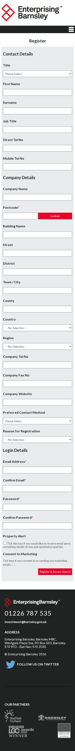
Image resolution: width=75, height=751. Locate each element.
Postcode (10, 207)
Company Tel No (15, 356)
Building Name (14, 226)
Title (6, 65)
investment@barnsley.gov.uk (25, 622)
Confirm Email (13, 480)
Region (8, 338)
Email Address (14, 461)
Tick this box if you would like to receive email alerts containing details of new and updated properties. (37, 545)
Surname (10, 102)
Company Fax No (16, 375)
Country (9, 319)
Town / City (11, 282)
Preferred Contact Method (24, 412)
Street (8, 245)
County (8, 301)
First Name (11, 84)
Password (11, 499)
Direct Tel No (13, 140)
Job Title (9, 121)
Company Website (17, 394)
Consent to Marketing (20, 554)
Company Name (15, 189)
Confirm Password (17, 517)
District (9, 263)
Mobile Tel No (13, 158)
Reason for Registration (21, 431)
